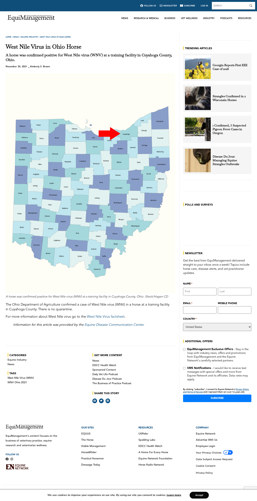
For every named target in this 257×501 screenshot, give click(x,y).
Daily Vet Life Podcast (105, 374)
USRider (143, 434)
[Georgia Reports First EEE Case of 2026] (198, 67)
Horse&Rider (89, 452)
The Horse (87, 440)
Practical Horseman (92, 459)
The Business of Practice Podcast (111, 383)
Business (169, 18)
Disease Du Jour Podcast (107, 379)
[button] (94, 401)
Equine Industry (29, 37)
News (124, 18)
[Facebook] (7, 459)
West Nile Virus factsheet (106, 316)
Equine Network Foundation (155, 459)
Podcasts (226, 18)
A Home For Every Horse (153, 452)
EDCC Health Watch (104, 365)
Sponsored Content (104, 370)
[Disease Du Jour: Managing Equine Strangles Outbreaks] (198, 160)
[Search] (251, 5)
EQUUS (85, 434)
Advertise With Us (206, 440)
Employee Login (205, 446)
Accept (199, 495)
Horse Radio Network (151, 465)
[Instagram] (11, 459)
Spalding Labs (146, 440)
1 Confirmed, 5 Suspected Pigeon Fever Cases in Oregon (229, 129)
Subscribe (217, 398)
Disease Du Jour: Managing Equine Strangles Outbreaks (226, 160)
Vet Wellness (189, 18)
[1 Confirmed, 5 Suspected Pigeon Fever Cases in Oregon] (198, 129)
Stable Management (93, 446)
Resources (244, 18)
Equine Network (205, 434)
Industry (209, 18)
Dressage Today (90, 465)
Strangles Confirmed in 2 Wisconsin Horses (229, 98)
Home (8, 37)
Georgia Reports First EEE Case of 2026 (230, 67)
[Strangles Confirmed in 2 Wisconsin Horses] (198, 98)
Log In (204, 6)
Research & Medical (146, 18)
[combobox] (230, 5)
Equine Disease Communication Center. (114, 324)
